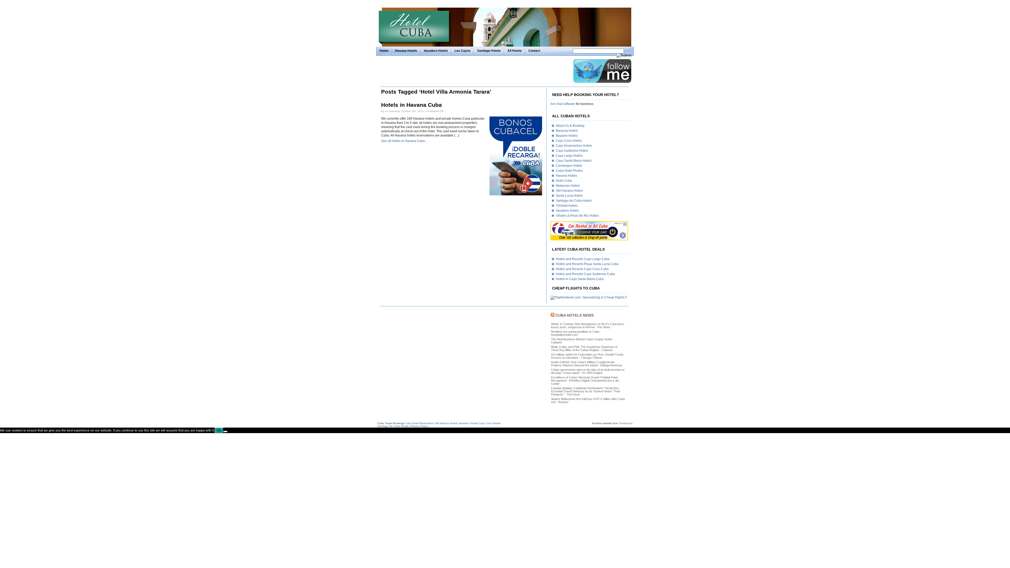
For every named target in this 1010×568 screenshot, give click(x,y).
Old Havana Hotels (569, 190)
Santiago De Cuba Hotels (392, 426)
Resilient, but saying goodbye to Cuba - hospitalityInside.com (576, 333)
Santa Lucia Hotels (569, 195)
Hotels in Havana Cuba (411, 105)
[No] (225, 431)
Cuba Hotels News (575, 315)
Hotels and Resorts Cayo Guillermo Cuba (585, 274)
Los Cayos (462, 51)
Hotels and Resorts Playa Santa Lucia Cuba (587, 264)
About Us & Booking (570, 126)
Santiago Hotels (489, 51)
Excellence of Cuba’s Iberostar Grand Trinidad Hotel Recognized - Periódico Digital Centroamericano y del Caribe (585, 380)
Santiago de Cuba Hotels (574, 200)
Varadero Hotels (436, 51)
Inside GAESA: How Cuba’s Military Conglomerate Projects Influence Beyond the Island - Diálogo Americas (586, 364)
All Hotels (514, 51)
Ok (219, 430)
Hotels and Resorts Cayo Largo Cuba (582, 259)
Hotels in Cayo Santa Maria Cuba (580, 279)
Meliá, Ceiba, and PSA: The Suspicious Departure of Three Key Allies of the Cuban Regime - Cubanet (584, 348)
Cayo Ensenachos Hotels (574, 146)
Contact (534, 51)
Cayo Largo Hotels (569, 156)
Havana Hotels (406, 51)
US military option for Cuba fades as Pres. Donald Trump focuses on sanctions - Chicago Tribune (587, 356)
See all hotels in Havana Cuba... (404, 141)
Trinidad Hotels (567, 205)
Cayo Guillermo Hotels (572, 151)
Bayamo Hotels (567, 136)
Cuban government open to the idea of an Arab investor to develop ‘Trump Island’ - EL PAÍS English (587, 371)
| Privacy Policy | (419, 426)
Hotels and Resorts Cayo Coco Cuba (582, 269)
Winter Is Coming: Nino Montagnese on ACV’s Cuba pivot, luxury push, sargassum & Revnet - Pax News (587, 325)
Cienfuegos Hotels (569, 166)
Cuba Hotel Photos (569, 171)
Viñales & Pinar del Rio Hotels (577, 215)
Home (384, 51)
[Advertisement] (475, 71)
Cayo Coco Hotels (569, 141)
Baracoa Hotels (567, 131)
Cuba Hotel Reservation (419, 423)
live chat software (563, 104)
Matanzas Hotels (568, 185)
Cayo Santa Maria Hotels (574, 161)
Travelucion (626, 423)
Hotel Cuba (564, 180)
